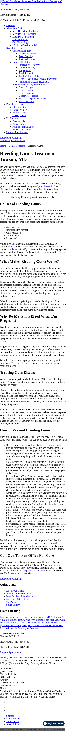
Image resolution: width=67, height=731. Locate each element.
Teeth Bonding (26, 56)
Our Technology (20, 42)
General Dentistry (21, 62)
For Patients (12, 118)
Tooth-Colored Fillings (30, 76)
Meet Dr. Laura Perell (23, 36)
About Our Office (15, 28)
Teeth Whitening (27, 59)
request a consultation (34, 570)
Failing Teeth (18, 112)
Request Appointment (17, 132)
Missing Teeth (19, 115)
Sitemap (10, 715)
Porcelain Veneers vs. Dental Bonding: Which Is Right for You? (31, 617)
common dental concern (12, 175)
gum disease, (44, 186)
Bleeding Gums (20, 107)
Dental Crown (26, 90)
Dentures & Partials (28, 95)
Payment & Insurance (23, 126)
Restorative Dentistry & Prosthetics (29, 84)
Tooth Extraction (27, 73)
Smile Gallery (13, 604)
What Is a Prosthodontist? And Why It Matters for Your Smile (30, 619)
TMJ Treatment (26, 101)
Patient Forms (19, 124)
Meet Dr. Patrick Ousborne (25, 31)
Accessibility (12, 724)
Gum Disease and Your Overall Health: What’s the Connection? (32, 621)
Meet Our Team (20, 39)
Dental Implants (26, 93)
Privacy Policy (13, 718)
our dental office (16, 249)
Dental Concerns (14, 104)
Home (3, 145)
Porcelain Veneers (27, 53)
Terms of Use (12, 721)
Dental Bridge (26, 87)
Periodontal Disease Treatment (34, 81)
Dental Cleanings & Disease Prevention (38, 79)
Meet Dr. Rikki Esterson (24, 34)
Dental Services (14, 48)
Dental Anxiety (19, 109)
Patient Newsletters (21, 129)
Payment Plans (19, 121)
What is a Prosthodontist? (24, 45)
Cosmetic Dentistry (21, 50)
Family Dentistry (27, 67)
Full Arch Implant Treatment (33, 98)
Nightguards (25, 70)
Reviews (10, 25)
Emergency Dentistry (29, 64)
